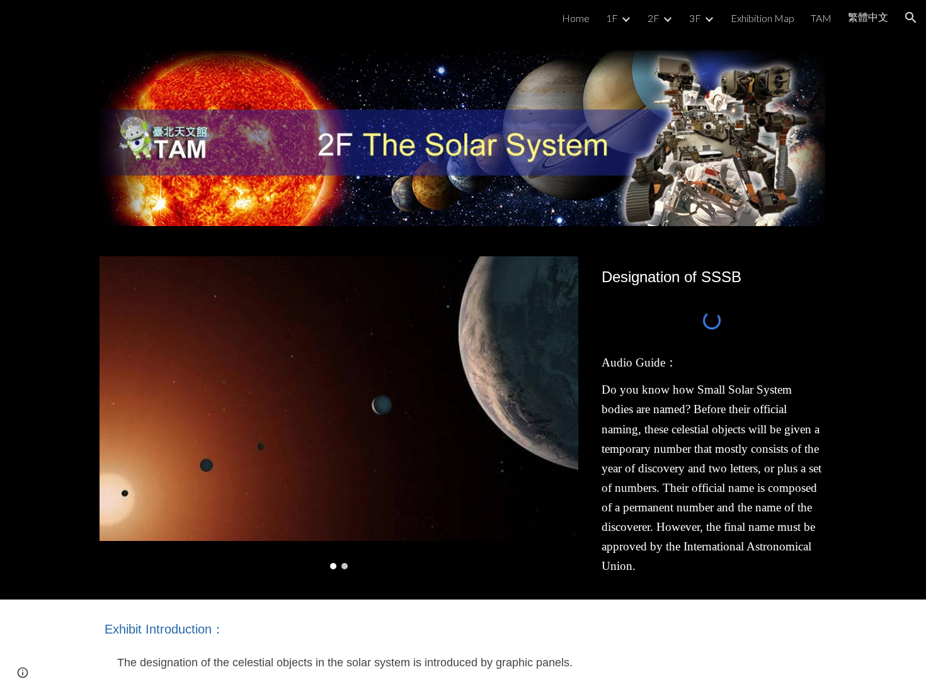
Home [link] (576, 18)
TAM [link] (821, 18)
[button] (911, 18)
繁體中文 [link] (868, 17)
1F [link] (612, 18)
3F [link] (695, 18)
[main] (711, 276)
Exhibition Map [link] (762, 18)
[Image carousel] (339, 412)
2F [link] (654, 18)
